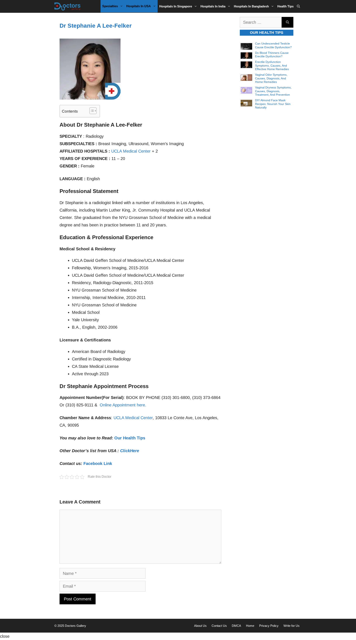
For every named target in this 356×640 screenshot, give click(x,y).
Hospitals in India (212, 6)
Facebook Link (97, 463)
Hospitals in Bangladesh (251, 6)
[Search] (287, 22)
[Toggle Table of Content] (91, 110)
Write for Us (291, 625)
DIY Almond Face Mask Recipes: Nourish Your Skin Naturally (272, 104)
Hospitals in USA (138, 6)
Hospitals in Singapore (175, 6)
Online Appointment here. (123, 405)
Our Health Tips (129, 438)
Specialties (110, 6)
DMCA (236, 625)
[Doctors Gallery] (67, 6)
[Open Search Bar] (298, 6)
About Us (200, 625)
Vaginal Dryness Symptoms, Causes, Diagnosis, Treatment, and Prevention (273, 91)
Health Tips (285, 6)
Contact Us (219, 625)
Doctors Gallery (75, 625)
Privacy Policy (269, 625)
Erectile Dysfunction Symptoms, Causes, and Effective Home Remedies (272, 65)
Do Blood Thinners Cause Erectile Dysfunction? (272, 54)
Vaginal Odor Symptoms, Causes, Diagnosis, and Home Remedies (271, 78)
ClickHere (129, 450)
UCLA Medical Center (131, 151)
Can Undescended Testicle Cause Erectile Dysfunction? (273, 45)
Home (250, 625)
